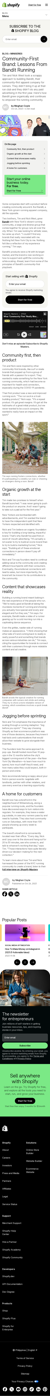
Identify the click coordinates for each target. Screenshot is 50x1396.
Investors (7, 1165)
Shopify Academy (11, 1249)
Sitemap (25, 1373)
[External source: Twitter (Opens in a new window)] (11, 1389)
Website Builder (34, 1161)
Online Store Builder (32, 1152)
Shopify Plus (9, 1318)
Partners (6, 1181)
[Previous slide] (17, 962)
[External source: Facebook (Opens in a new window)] (5, 1389)
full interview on (20, 869)
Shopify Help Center (9, 1232)
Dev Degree (8, 1291)
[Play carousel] (25, 962)
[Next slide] (33, 962)
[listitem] (25, 940)
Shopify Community (12, 1257)
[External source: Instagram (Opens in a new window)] (25, 1389)
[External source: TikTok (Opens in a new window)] (31, 1389)
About (5, 1150)
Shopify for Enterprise (8, 1328)
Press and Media (10, 1173)
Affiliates (6, 1188)
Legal (5, 1196)
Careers (6, 1157)
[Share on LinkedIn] (16, 894)
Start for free (34, 4)
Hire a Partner (9, 1242)
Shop (5, 1310)
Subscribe (25, 1045)
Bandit (5, 221)
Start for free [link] (25, 299)
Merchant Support (11, 1223)
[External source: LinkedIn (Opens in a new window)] (38, 1389)
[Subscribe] (44, 39)
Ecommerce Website (32, 1170)
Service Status (9, 1204)
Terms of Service (25, 1358)
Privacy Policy (24, 1058)
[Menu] (46, 5)
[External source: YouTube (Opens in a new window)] (18, 1389)
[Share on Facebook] (4, 894)
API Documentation (12, 1284)
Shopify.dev (8, 1276)
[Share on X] (10, 894)
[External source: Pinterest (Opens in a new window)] (45, 1389)
